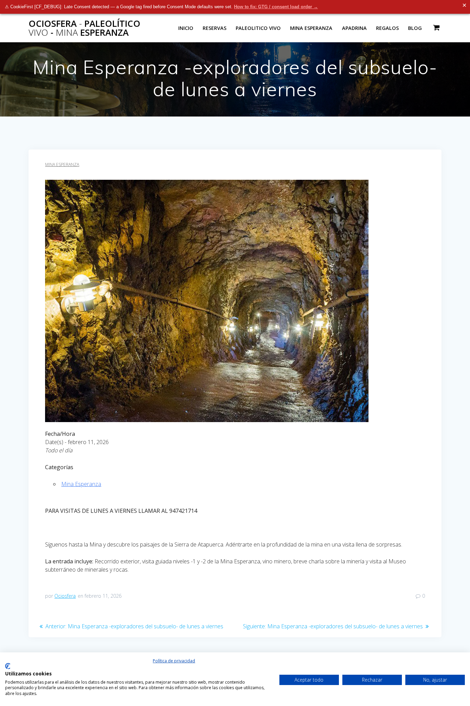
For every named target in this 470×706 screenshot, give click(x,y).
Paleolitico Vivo (258, 28)
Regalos (387, 28)
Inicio (185, 28)
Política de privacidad (174, 661)
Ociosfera (65, 596)
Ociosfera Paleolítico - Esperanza (84, 28)
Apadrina (354, 28)
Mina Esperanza (311, 28)
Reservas (214, 28)
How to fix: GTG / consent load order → (276, 6)
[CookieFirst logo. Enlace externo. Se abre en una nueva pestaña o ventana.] (7, 666)
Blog (415, 28)
